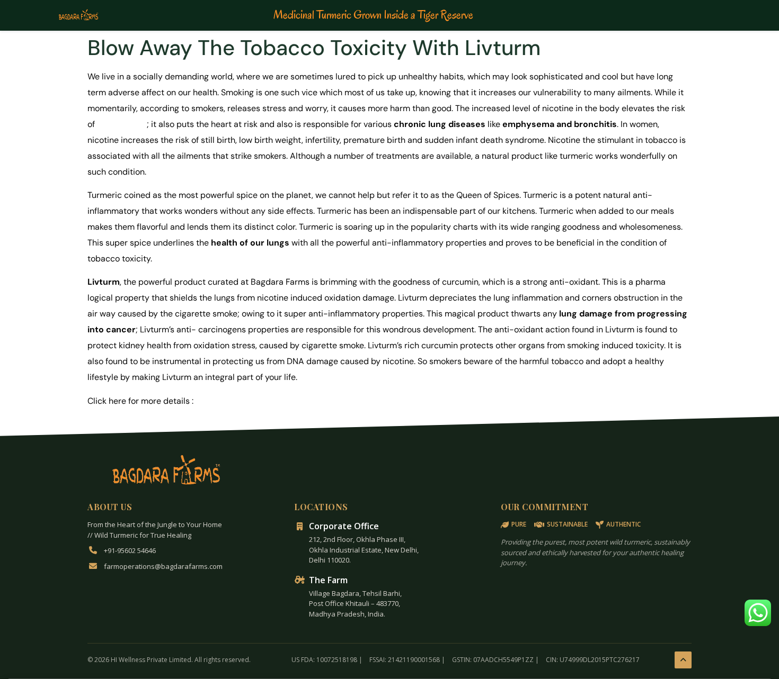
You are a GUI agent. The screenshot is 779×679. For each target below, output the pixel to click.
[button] (758, 613)
